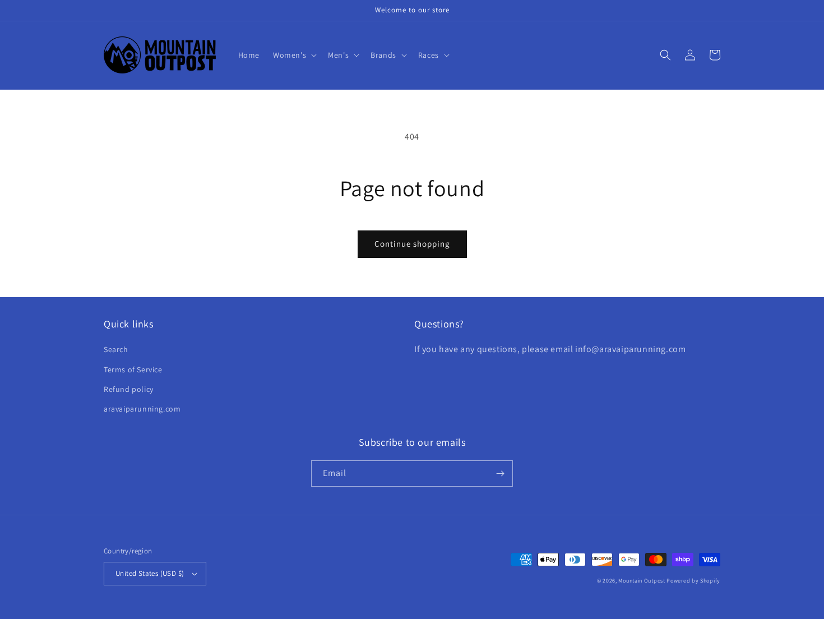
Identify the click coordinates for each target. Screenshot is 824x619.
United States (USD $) (149, 573)
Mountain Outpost (641, 580)
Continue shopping (412, 243)
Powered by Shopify (693, 580)
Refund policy (129, 389)
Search (116, 349)
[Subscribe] (500, 473)
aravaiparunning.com (142, 409)
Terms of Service (133, 369)
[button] (293, 55)
